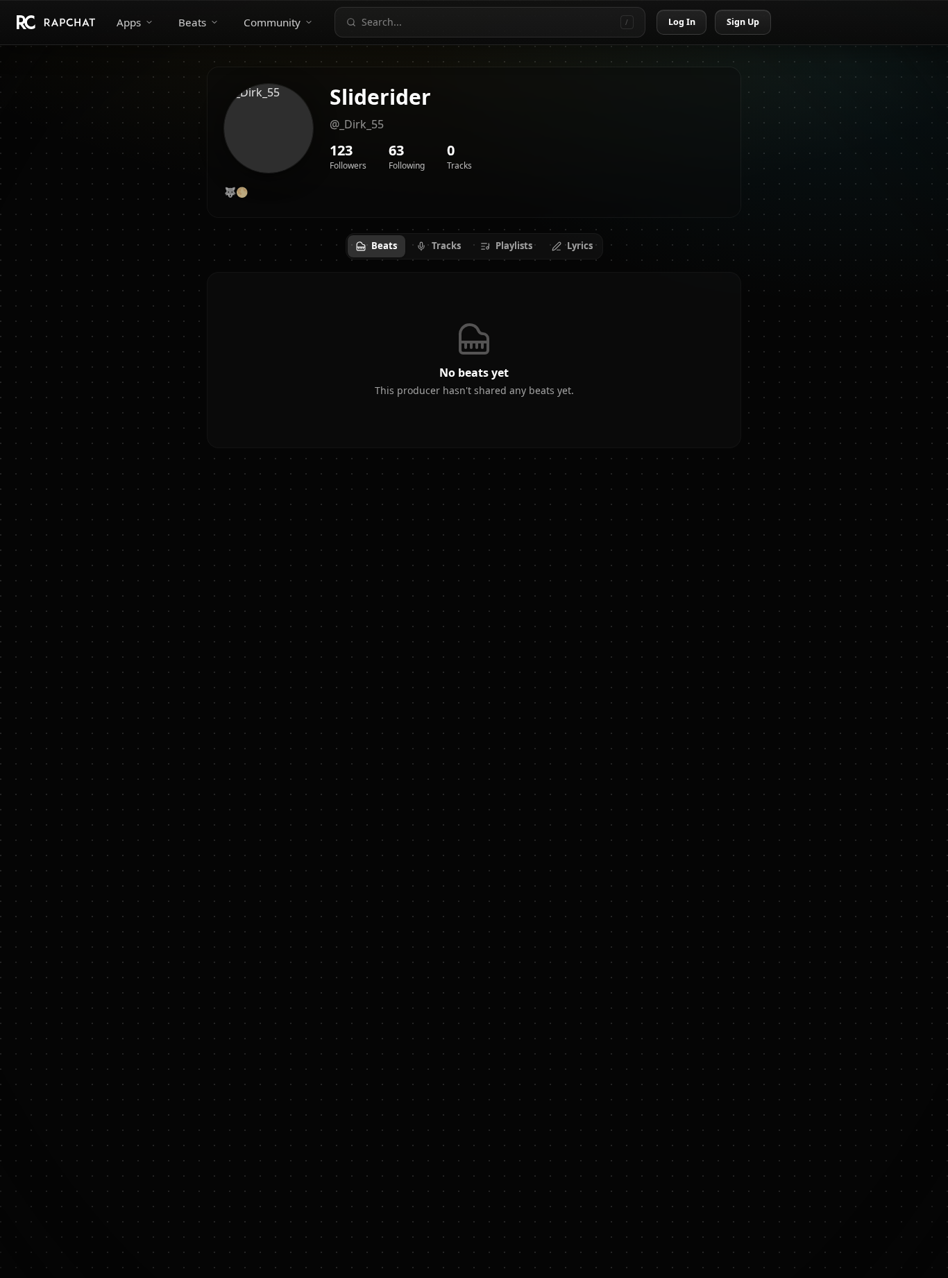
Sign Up (743, 22)
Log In (682, 22)
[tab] (376, 246)
